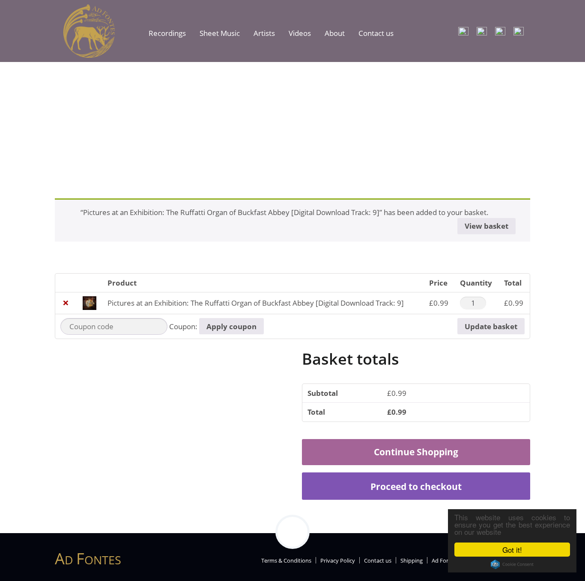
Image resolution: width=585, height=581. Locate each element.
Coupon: (183, 326)
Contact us (376, 33)
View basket (486, 226)
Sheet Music (220, 33)
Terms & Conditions (286, 560)
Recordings (167, 33)
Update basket (491, 326)
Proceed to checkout (416, 486)
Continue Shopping (416, 451)
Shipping (411, 560)
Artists (264, 33)
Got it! (512, 549)
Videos (300, 33)
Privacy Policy (337, 560)
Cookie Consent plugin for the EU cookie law (512, 564)
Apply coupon (231, 326)
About (335, 33)
